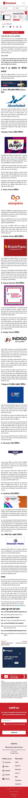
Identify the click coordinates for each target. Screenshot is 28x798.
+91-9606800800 (14, 753)
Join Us (17, 773)
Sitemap (14, 796)
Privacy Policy (14, 794)
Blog (16, 776)
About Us (17, 766)
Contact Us (18, 784)
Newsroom (18, 769)
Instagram (7, 770)
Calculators (18, 780)
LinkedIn (7, 774)
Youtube (7, 779)
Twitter (7, 766)
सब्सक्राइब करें (14, 732)
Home (17, 762)
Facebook (7, 762)
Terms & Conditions (14, 791)
